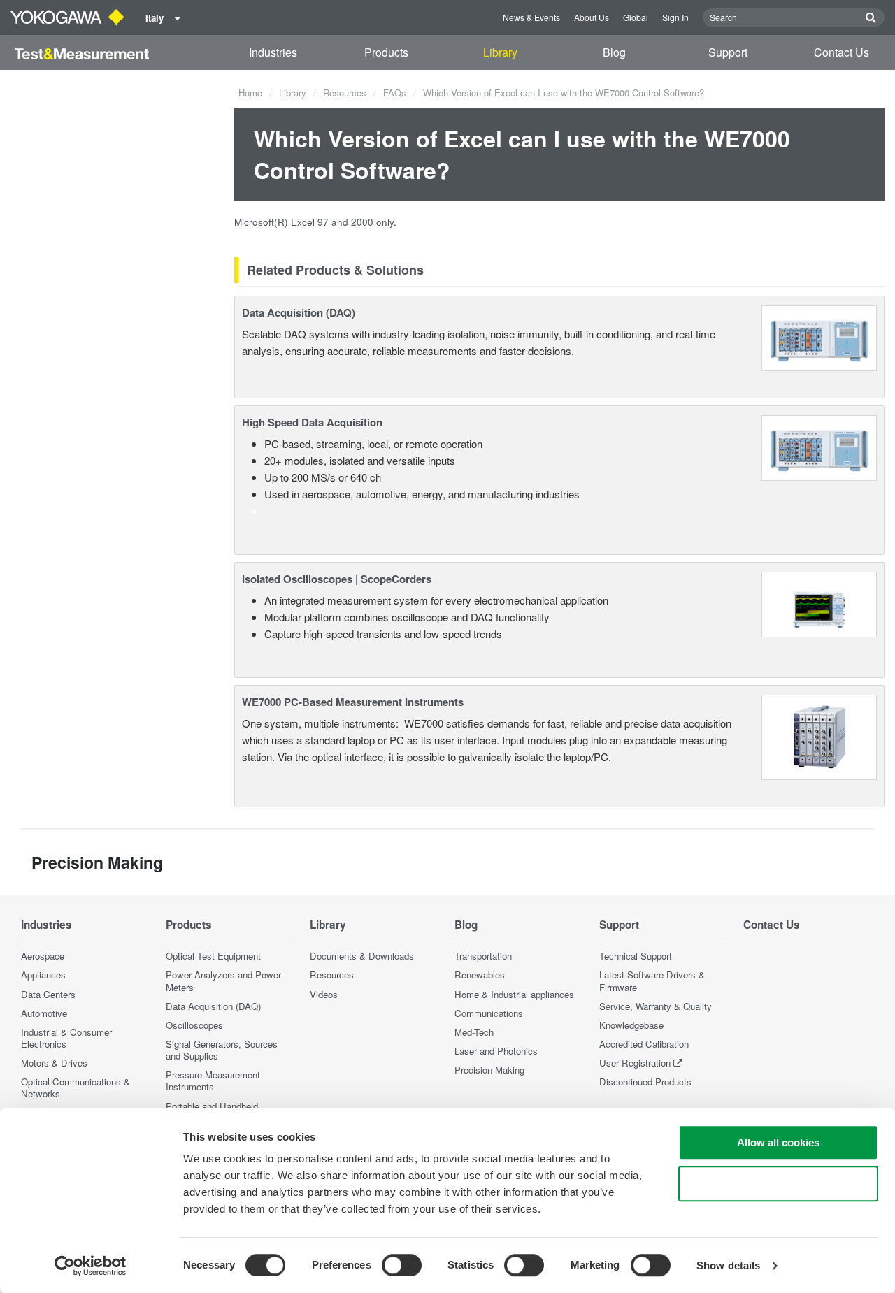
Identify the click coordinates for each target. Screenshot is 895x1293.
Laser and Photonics (496, 1050)
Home (250, 92)
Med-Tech (474, 1032)
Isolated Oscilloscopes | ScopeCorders (336, 578)
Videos (324, 994)
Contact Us (841, 52)
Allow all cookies (778, 1142)
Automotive (44, 1013)
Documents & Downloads (362, 955)
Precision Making (489, 1069)
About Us (591, 17)
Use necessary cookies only (778, 1184)
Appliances (43, 974)
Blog (614, 52)
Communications (488, 1013)
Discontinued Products (645, 1081)
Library (500, 52)
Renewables (479, 974)
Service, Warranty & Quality (655, 1006)
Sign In (675, 17)
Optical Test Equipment (213, 955)
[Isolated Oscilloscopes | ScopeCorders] (819, 602)
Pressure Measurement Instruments (213, 1080)
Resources (344, 92)
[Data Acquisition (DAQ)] (819, 336)
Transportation (483, 955)
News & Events (531, 17)
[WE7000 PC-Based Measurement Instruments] (819, 735)
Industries (273, 52)
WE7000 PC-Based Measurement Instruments (353, 701)
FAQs (394, 92)
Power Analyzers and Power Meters (223, 980)
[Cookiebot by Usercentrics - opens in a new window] (90, 1265)
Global (635, 17)
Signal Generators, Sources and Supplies (222, 1049)
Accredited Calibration (644, 1043)
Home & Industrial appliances (514, 994)
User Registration (635, 1062)
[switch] (402, 1265)
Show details (728, 1265)
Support (727, 52)
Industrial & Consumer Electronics (66, 1037)
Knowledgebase (631, 1025)
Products (386, 52)
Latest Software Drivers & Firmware (652, 980)
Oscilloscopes (194, 1025)
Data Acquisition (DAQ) (298, 312)
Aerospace (42, 955)
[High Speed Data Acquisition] (819, 446)
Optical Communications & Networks (75, 1087)
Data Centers (48, 994)
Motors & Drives (54, 1062)
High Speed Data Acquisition (312, 422)
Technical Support (635, 955)
